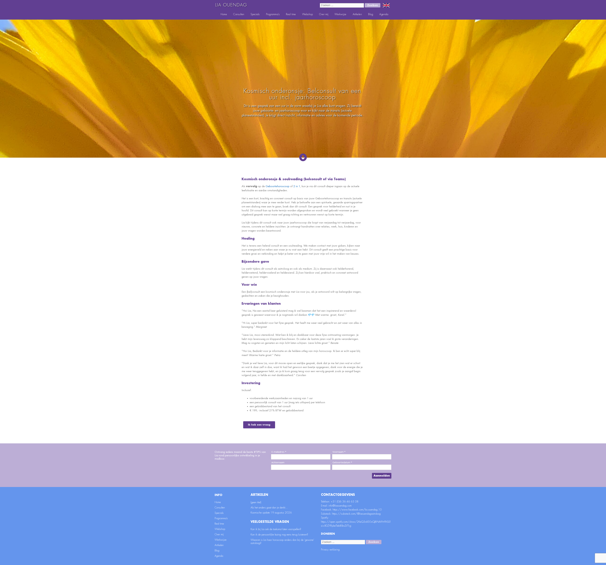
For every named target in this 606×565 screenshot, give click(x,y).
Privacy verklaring (330, 549)
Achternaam (277, 462)
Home (224, 14)
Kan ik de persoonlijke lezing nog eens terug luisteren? (279, 534)
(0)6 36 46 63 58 (348, 501)
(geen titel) (256, 502)
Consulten (238, 14)
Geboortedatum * (342, 462)
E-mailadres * (278, 451)
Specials (255, 14)
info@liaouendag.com (340, 505)
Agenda (383, 14)
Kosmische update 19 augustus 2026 (271, 512)
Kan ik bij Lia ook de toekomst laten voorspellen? (276, 529)
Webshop (307, 14)
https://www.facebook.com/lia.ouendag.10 (357, 509)
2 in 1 (296, 186)
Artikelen (357, 14)
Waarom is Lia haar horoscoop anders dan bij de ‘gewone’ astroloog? (282, 541)
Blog (370, 14)
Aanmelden (382, 475)
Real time (291, 14)
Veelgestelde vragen (270, 521)
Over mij (323, 14)
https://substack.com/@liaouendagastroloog (356, 513)
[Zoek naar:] (342, 5)
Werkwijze (340, 14)
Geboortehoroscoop (277, 186)
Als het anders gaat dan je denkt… (269, 507)
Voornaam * (339, 451)
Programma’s (273, 14)
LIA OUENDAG (231, 5)
